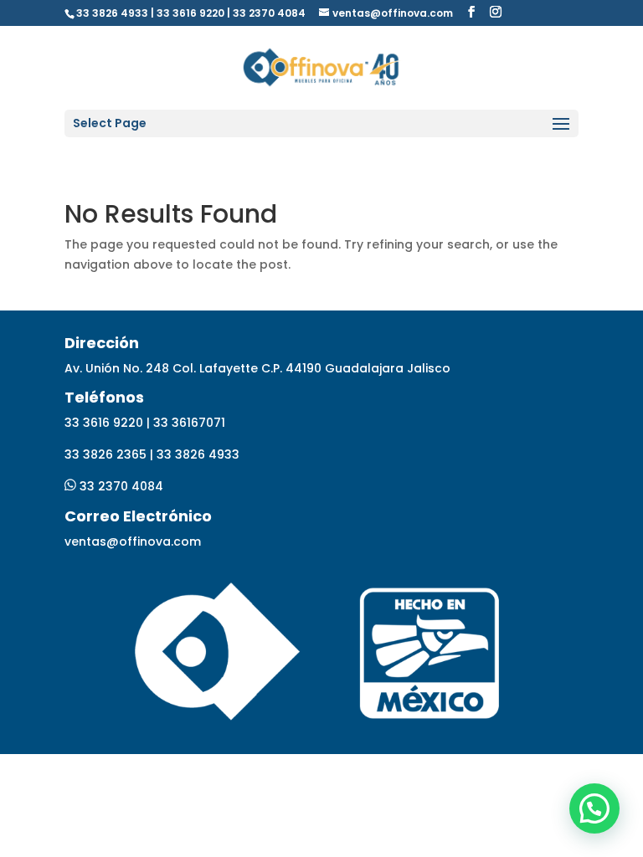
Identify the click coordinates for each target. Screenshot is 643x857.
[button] (594, 808)
